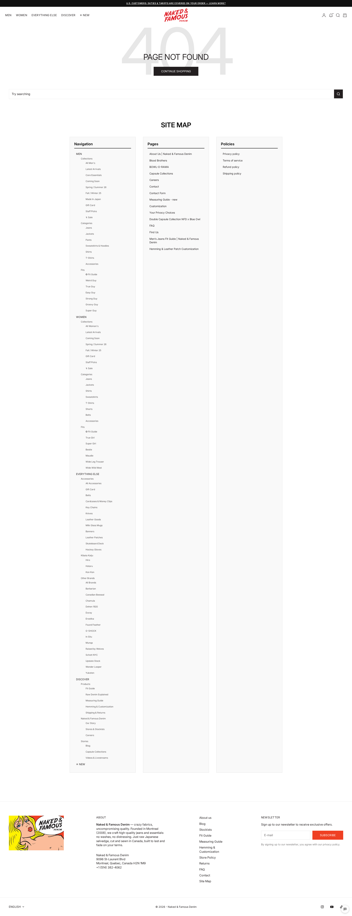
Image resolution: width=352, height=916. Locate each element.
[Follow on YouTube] (332, 907)
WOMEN (21, 15)
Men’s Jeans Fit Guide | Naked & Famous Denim (174, 240)
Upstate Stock (93, 661)
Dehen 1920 (92, 606)
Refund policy (231, 166)
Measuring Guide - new (163, 199)
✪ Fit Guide (91, 274)
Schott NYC (92, 654)
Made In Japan (93, 199)
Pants (88, 239)
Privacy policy (231, 153)
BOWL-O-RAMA (159, 166)
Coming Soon (93, 181)
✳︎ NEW (84, 15)
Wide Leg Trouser (95, 461)
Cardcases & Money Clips (99, 501)
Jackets (90, 233)
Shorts (89, 409)
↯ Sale (89, 217)
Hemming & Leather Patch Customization (174, 248)
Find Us (153, 232)
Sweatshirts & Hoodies (97, 245)
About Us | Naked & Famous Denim (170, 153)
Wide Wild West (94, 467)
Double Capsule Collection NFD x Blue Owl (174, 219)
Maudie (89, 455)
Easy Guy (90, 292)
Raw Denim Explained (97, 694)
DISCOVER (68, 15)
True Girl (90, 437)
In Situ (89, 636)
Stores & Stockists (95, 729)
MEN (8, 15)
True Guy (90, 286)
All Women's (92, 326)
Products (85, 684)
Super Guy (91, 310)
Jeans (89, 227)
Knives (89, 513)
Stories (84, 741)
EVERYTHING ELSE (44, 15)
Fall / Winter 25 (93, 193)
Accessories (92, 264)
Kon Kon (90, 572)
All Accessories (93, 483)
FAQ (152, 225)
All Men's (90, 163)
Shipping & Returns (95, 712)
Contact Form (157, 193)
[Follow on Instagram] (322, 907)
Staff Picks (91, 211)
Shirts (89, 251)
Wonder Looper (94, 666)
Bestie (89, 449)
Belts (88, 415)
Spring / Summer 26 (96, 187)
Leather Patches (94, 537)
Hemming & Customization (99, 706)
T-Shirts (90, 257)
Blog (88, 745)
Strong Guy (91, 298)
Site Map (205, 881)
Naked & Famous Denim (93, 718)
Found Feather (93, 624)
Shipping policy (232, 173)
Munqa (89, 642)
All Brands (91, 582)
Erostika (90, 618)
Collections (86, 158)
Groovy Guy (92, 304)
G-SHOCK (91, 630)
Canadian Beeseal (95, 594)
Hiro (88, 560)
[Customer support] (345, 909)
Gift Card (90, 205)
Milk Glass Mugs (94, 525)
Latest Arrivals (93, 169)
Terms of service (233, 160)
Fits (83, 270)
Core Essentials (94, 175)
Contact (154, 186)
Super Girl (91, 443)
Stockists (205, 829)
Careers (90, 735)
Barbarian (91, 588)
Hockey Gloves (93, 549)
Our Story (91, 723)
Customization (157, 206)
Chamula (90, 600)
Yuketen (90, 672)
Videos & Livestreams (97, 757)
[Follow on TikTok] (341, 907)
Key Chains (91, 507)
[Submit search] (338, 94)
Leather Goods (93, 519)
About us (205, 818)
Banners (90, 531)
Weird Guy (91, 280)
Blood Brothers (158, 160)
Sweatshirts (92, 397)
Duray (89, 612)
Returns (204, 863)
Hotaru (89, 566)
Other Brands (88, 578)
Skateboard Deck (95, 543)
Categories (86, 223)
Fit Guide (90, 688)
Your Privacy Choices (162, 212)
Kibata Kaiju (87, 555)
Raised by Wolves (95, 648)
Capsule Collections (96, 751)
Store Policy (207, 857)
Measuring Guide (94, 700)
